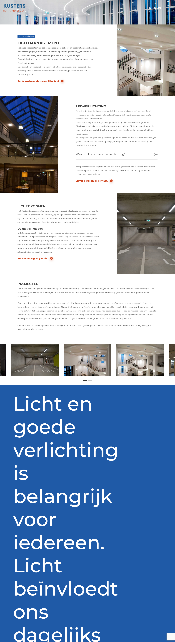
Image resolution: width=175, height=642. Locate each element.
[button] (169, 8)
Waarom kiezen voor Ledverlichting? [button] (101, 154)
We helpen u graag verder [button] (33, 258)
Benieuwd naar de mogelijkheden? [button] (38, 81)
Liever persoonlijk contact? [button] (92, 181)
